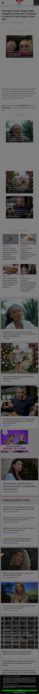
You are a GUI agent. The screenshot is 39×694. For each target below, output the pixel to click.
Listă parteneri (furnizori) (5, 688)
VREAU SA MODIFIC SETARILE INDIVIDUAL (19, 692)
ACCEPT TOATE (19, 690)
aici (27, 681)
